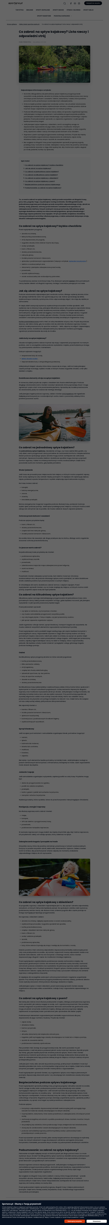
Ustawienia (97, 1221)
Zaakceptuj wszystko (75, 1221)
